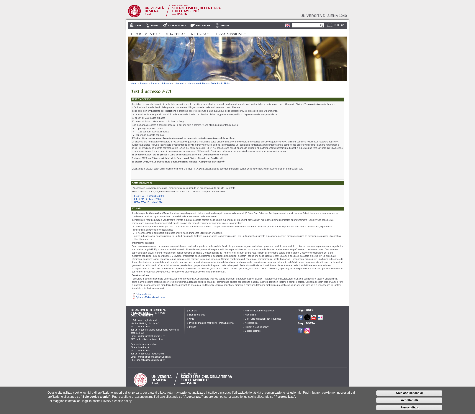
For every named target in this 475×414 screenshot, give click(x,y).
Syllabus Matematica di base (150, 297)
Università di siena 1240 (323, 16)
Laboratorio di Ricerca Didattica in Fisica (208, 83)
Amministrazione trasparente (259, 310)
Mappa (192, 327)
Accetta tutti (409, 400)
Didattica (174, 33)
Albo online (250, 314)
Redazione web (197, 314)
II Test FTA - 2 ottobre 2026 (147, 199)
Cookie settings (253, 331)
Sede (138, 25)
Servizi (224, 25)
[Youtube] (314, 318)
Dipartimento (144, 33)
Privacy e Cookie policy (256, 327)
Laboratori (178, 83)
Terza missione (228, 33)
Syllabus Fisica (143, 294)
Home (134, 83)
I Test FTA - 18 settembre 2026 (149, 196)
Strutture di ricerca (161, 83)
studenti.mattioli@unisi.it (150, 336)
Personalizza (409, 407)
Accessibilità (251, 323)
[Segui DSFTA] (307, 332)
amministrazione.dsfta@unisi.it (153, 357)
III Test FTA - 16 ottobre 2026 (148, 202)
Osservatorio (177, 25)
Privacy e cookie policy (116, 400)
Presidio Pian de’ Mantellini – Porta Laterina (211, 323)
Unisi (191, 319)
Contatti (193, 310)
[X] (307, 318)
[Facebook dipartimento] (301, 332)
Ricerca (199, 33)
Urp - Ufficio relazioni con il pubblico (263, 319)
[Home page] (174, 16)
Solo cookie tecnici (409, 393)
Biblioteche (203, 25)
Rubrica (339, 25)
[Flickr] (320, 318)
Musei (154, 25)
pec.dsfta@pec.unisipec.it (149, 360)
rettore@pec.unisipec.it (148, 339)
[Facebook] (301, 318)
